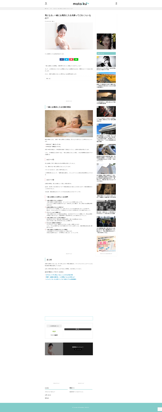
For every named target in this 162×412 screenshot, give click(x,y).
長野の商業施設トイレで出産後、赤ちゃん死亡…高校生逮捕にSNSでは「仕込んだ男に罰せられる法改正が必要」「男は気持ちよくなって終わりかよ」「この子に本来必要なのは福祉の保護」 (106, 138)
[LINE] (76, 59)
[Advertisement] (69, 91)
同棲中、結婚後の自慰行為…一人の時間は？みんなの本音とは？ (60, 277)
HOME (47, 8)
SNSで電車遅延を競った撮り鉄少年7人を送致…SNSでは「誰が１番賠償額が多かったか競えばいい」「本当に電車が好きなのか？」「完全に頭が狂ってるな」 (106, 230)
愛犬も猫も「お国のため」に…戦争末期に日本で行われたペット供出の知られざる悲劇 (106, 212)
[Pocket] (71, 59)
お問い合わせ (48, 395)
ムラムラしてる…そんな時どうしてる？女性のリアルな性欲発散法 (61, 279)
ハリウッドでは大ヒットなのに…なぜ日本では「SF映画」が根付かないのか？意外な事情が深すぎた (106, 120)
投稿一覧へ (77, 329)
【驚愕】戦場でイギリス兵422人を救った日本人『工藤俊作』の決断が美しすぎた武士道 (106, 196)
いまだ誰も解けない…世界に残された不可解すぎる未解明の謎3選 (106, 102)
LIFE (51, 8)
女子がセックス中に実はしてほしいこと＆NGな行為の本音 (59, 274)
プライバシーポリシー (50, 391)
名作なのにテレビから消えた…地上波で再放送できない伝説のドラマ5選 (106, 69)
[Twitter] (66, 59)
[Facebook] (62, 59)
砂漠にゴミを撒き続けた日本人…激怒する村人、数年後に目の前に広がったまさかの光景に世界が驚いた (106, 86)
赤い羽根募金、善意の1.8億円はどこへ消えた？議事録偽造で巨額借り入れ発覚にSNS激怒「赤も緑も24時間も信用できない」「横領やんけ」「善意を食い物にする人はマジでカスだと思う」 (106, 178)
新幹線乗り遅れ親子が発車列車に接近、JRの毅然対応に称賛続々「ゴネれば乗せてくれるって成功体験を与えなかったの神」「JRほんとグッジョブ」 (106, 158)
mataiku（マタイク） (84, 407)
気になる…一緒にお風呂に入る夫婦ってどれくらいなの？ (63, 8)
